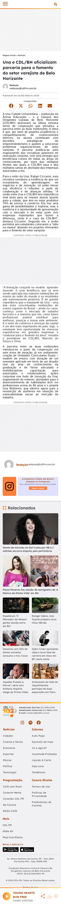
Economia (9, 747)
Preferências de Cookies (41, 804)
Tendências (38, 772)
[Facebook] (39, 723)
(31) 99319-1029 (47, 707)
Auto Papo (38, 735)
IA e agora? (39, 747)
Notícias (21, 55)
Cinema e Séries (13, 741)
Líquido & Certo (41, 760)
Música (7, 760)
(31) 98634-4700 (50, 710)
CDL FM (7, 825)
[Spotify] (30, 723)
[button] (55, 4)
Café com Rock (12, 786)
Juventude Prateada (44, 754)
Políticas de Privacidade (39, 794)
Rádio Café (10, 810)
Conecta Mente (12, 792)
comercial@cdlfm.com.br (37, 713)
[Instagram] (22, 723)
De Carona (9, 804)
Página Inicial (9, 55)
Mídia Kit (8, 831)
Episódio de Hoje (42, 741)
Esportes (8, 754)
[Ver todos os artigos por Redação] (5, 87)
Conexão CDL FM (13, 798)
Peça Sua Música (13, 837)
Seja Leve (38, 766)
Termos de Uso (41, 786)
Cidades (8, 735)
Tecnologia (9, 772)
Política (7, 766)
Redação (14, 85)
